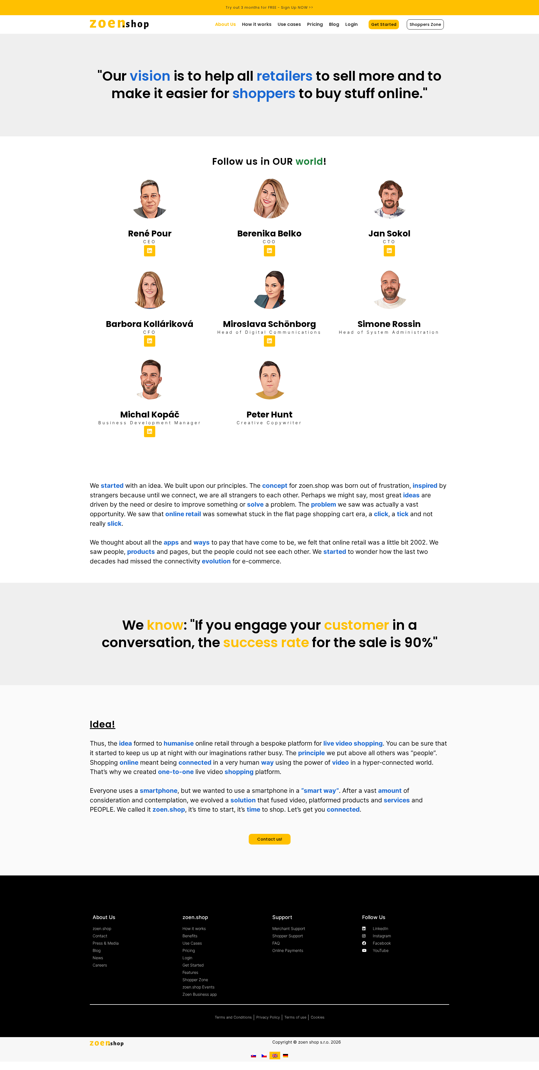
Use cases (289, 24)
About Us (225, 24)
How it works (256, 24)
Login (351, 24)
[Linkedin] (149, 250)
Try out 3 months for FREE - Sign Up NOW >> (269, 7)
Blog (334, 24)
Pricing (315, 24)
